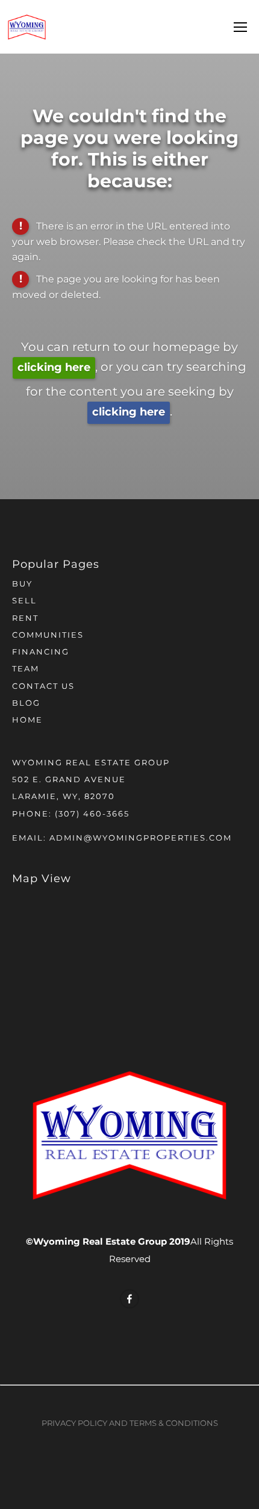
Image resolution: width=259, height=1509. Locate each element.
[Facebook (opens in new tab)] (129, 1298)
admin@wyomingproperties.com (140, 838)
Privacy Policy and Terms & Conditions (130, 1423)
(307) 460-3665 (92, 814)
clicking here (53, 367)
